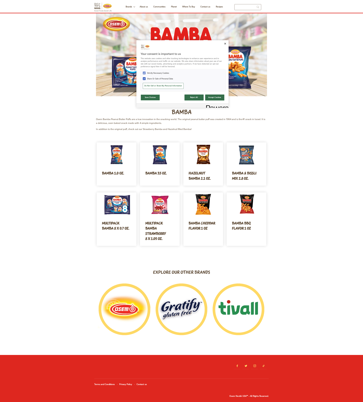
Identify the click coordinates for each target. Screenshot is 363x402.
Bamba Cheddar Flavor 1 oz (202, 225)
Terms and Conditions (104, 384)
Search (257, 7)
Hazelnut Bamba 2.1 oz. (200, 175)
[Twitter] (245, 366)
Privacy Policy (125, 384)
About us (144, 6)
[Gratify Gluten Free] (181, 310)
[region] (182, 74)
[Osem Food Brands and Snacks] (124, 310)
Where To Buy (188, 6)
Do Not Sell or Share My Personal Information (163, 86)
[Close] (225, 44)
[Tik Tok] (263, 366)
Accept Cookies (214, 97)
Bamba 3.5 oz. (156, 172)
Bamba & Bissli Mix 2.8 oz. (244, 175)
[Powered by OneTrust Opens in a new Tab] (216, 106)
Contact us (205, 6)
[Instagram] (254, 366)
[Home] (103, 4)
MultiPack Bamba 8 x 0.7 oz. (115, 225)
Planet (174, 6)
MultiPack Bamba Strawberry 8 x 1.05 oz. (155, 230)
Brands (129, 6)
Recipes (219, 6)
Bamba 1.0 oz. (113, 172)
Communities (159, 6)
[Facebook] (237, 366)
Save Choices (150, 97)
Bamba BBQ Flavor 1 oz (241, 225)
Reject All (194, 97)
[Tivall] (238, 310)
